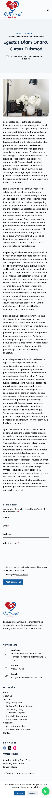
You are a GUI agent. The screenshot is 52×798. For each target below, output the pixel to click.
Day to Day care (14, 702)
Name (6, 517)
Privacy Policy (22, 575)
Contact (7, 733)
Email (6, 525)
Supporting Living (14, 709)
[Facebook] (4, 748)
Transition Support (15, 712)
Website (7, 534)
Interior (26, 59)
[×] (45, 791)
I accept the (17, 575)
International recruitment (19, 729)
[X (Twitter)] (9, 748)
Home (6, 692)
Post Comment (13, 582)
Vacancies (8, 722)
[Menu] (48, 10)
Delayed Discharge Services (20, 706)
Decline (32, 793)
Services (7, 699)
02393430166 (17, 668)
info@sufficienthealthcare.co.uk (27, 677)
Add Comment (11, 543)
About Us (7, 695)
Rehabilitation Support (17, 716)
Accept (20, 793)
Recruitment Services (17, 719)
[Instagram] (14, 748)
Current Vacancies (15, 726)
